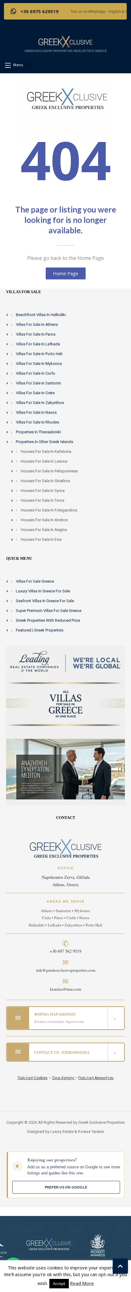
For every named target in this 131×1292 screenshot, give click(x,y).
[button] (17, 65)
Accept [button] (59, 1283)
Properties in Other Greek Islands (44, 441)
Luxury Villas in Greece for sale (43, 591)
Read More (82, 1283)
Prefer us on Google (66, 1187)
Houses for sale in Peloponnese (49, 471)
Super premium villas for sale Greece (48, 610)
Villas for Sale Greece (35, 581)
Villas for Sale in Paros (35, 334)
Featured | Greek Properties (39, 630)
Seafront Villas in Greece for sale (45, 601)
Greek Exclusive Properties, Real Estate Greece (65, 51)
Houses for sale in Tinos (42, 500)
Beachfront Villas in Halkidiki (41, 314)
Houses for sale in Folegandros (49, 510)
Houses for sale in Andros (44, 520)
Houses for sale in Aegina (44, 529)
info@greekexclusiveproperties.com (65, 970)
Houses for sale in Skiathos (45, 481)
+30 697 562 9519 (65, 951)
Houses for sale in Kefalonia (46, 451)
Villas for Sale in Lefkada (38, 344)
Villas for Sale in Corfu (35, 373)
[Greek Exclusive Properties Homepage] (65, 41)
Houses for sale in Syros (43, 490)
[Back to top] (120, 1266)
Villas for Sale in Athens (37, 324)
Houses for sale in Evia (41, 539)
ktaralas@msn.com (65, 989)
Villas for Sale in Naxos (36, 412)
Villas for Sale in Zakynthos (40, 402)
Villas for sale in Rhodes (37, 422)
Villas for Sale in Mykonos (39, 363)
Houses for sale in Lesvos (44, 461)
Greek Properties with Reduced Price (48, 620)
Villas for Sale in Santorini (38, 383)
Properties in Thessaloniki (38, 432)
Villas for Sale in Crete (35, 393)
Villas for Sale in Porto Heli (39, 353)
